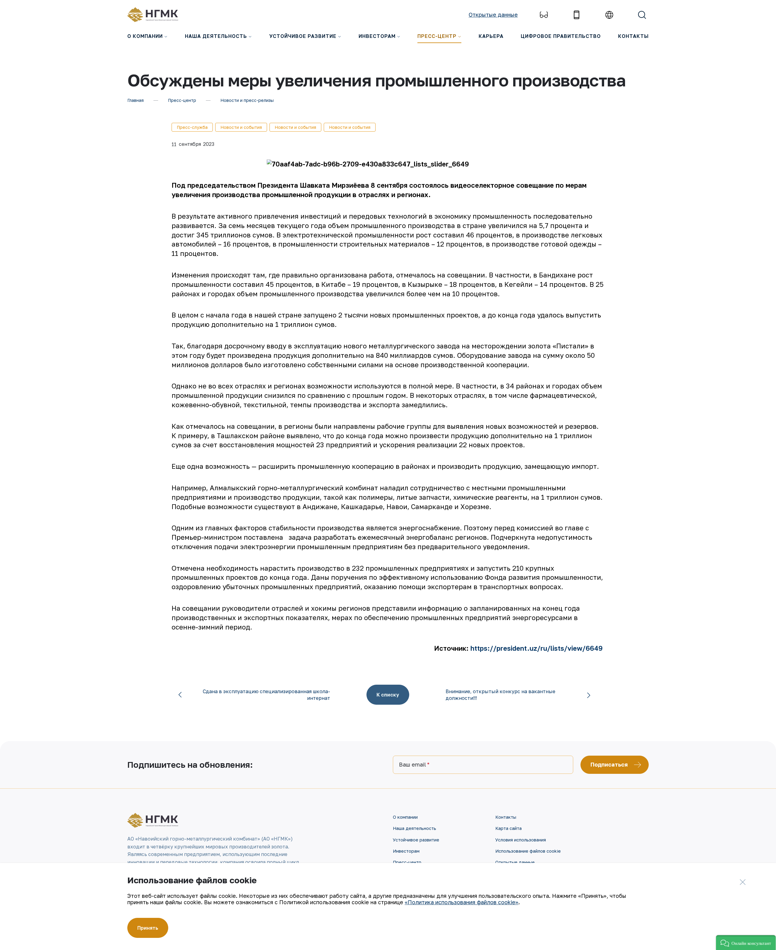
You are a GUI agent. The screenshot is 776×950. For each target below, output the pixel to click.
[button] (746, 942)
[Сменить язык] (609, 15)
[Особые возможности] (543, 15)
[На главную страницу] (156, 14)
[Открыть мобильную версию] (576, 15)
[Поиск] (642, 15)
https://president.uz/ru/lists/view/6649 (536, 648)
